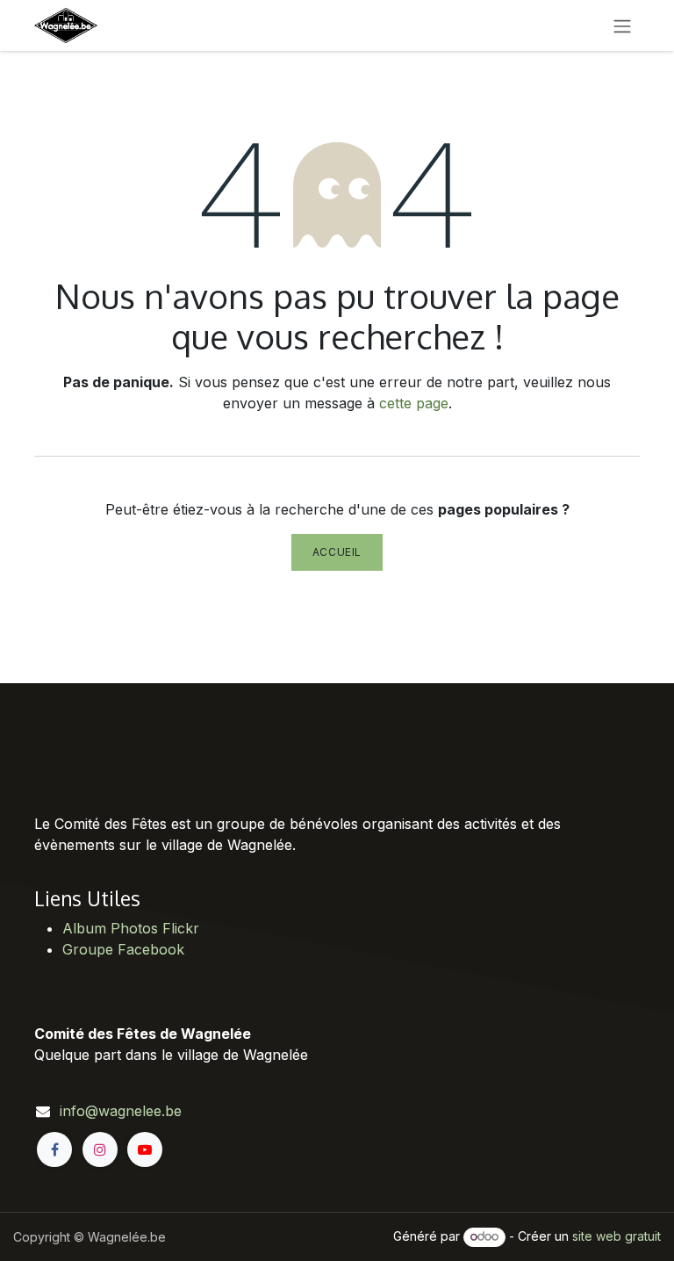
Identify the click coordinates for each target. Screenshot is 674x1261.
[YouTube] (144, 1149)
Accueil (337, 551)
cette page (413, 403)
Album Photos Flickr (130, 928)
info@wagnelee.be (121, 1111)
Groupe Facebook (123, 949)
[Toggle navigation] (622, 25)
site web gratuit (616, 1236)
